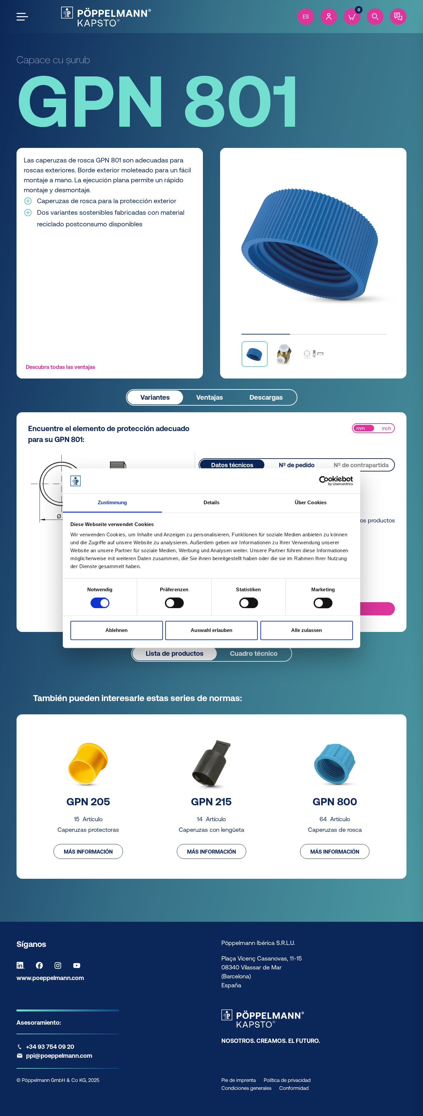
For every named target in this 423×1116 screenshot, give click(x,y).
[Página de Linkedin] (22, 965)
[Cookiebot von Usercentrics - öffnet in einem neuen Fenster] (324, 481)
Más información (88, 852)
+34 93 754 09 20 (50, 1046)
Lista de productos (175, 653)
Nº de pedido (297, 465)
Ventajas (209, 397)
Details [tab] (212, 503)
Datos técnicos (232, 465)
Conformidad (294, 1088)
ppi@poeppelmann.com (59, 1055)
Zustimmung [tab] (112, 503)
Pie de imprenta (238, 1080)
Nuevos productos (370, 520)
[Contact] (398, 16)
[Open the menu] (22, 16)
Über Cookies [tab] (311, 503)
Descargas (266, 397)
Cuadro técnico (254, 653)
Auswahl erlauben (211, 630)
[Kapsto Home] (106, 16)
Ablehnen (116, 630)
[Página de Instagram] (59, 965)
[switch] (174, 603)
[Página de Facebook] (41, 965)
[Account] (329, 16)
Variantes (155, 397)
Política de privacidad (287, 1080)
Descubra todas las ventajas (60, 367)
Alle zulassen (306, 630)
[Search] (375, 16)
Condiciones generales (246, 1088)
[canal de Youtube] (78, 965)
